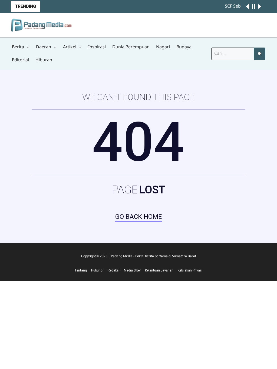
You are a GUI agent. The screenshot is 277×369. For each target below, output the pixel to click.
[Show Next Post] (259, 6)
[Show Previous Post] (247, 6)
